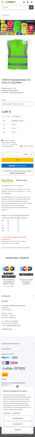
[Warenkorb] (31, 2)
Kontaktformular (7, 329)
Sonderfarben (13, 90)
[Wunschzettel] (27, 2)
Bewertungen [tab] (21, 180)
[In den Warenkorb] (3, 37)
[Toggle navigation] (3, 1)
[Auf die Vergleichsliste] (24, 42)
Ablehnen (18, 429)
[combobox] (17, 104)
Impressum (6, 413)
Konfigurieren (17, 424)
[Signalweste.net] (10, 2)
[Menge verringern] (4, 154)
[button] (24, 2)
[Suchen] (31, 7)
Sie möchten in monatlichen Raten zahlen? (17, 172)
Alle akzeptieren (18, 418)
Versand (17, 116)
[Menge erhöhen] (31, 154)
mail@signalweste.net (13, 325)
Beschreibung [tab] (7, 180)
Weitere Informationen (17, 173)
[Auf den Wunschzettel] (29, 42)
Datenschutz (16, 413)
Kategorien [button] (6, 296)
